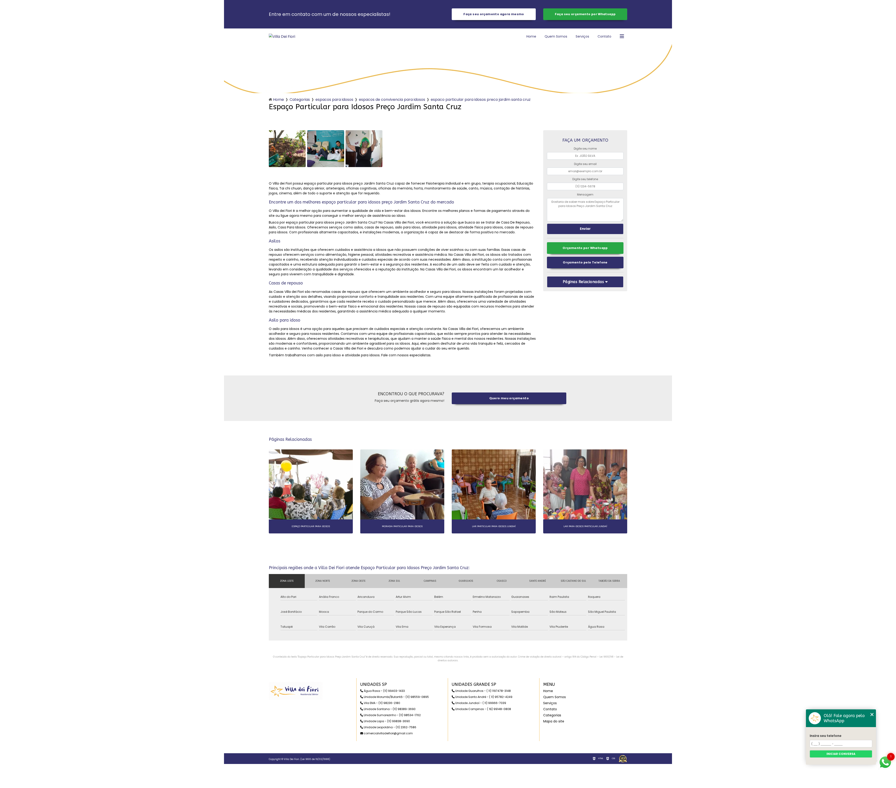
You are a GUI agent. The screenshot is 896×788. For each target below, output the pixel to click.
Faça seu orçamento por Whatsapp (585, 14)
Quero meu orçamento (509, 398)
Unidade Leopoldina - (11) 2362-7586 (389, 727)
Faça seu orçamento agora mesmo (493, 14)
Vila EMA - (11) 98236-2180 (381, 703)
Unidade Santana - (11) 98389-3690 (389, 709)
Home (531, 36)
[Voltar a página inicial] (282, 36)
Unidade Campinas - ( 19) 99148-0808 (483, 709)
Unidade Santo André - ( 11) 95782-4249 (483, 697)
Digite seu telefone (585, 179)
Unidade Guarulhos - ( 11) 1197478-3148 (483, 691)
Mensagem (585, 194)
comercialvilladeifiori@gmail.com (388, 733)
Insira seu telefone (825, 736)
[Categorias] (621, 36)
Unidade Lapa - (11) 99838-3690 (386, 721)
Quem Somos (556, 36)
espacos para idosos (334, 99)
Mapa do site (553, 721)
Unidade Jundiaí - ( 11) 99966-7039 (480, 703)
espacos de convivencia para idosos (392, 99)
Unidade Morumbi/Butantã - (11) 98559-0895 (396, 697)
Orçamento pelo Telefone (585, 262)
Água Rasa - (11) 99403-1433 (384, 691)
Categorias (300, 99)
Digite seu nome (585, 149)
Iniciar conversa (840, 754)
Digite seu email (585, 164)
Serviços (582, 36)
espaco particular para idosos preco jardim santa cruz (481, 99)
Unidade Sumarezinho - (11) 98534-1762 (392, 715)
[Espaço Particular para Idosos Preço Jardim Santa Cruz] (287, 148)
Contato (604, 36)
